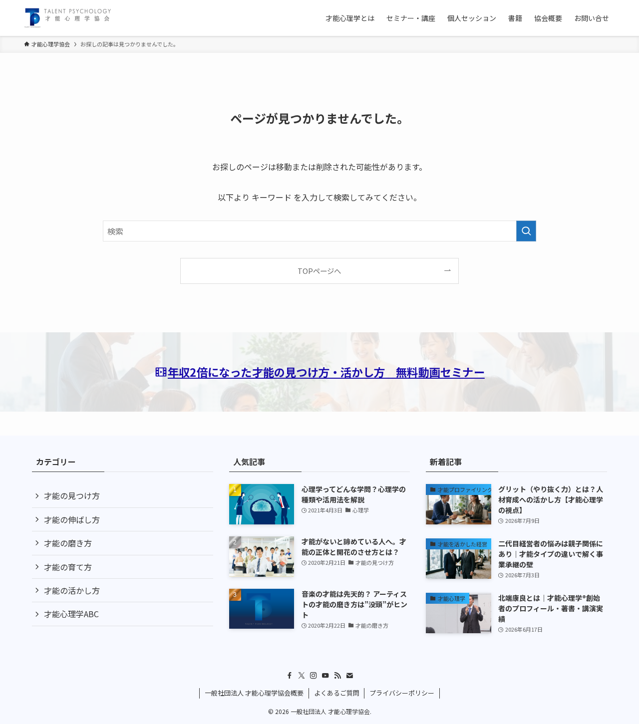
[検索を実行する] (526, 231)
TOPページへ (319, 270)
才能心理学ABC (71, 614)
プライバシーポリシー (401, 693)
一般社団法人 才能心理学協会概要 (254, 693)
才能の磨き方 (68, 543)
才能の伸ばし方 (72, 519)
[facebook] (289, 675)
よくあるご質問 (336, 693)
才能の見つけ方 (72, 495)
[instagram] (313, 675)
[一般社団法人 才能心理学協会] (68, 18)
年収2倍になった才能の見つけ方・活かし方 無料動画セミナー (326, 372)
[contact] (349, 675)
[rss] (337, 675)
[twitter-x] (301, 675)
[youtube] (325, 675)
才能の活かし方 (72, 590)
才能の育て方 (68, 567)
